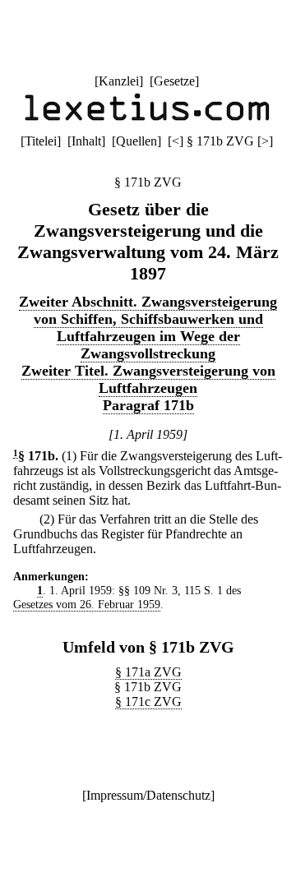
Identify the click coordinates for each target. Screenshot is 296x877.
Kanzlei (119, 81)
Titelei (41, 141)
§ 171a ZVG (148, 672)
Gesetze (174, 81)
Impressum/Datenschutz (148, 795)
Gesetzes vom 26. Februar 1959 (86, 604)
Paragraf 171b (148, 405)
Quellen (136, 141)
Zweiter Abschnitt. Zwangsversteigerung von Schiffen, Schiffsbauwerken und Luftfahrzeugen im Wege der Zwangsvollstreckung (148, 327)
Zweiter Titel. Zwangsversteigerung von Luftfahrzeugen (148, 379)
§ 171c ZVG (148, 702)
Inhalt (86, 141)
